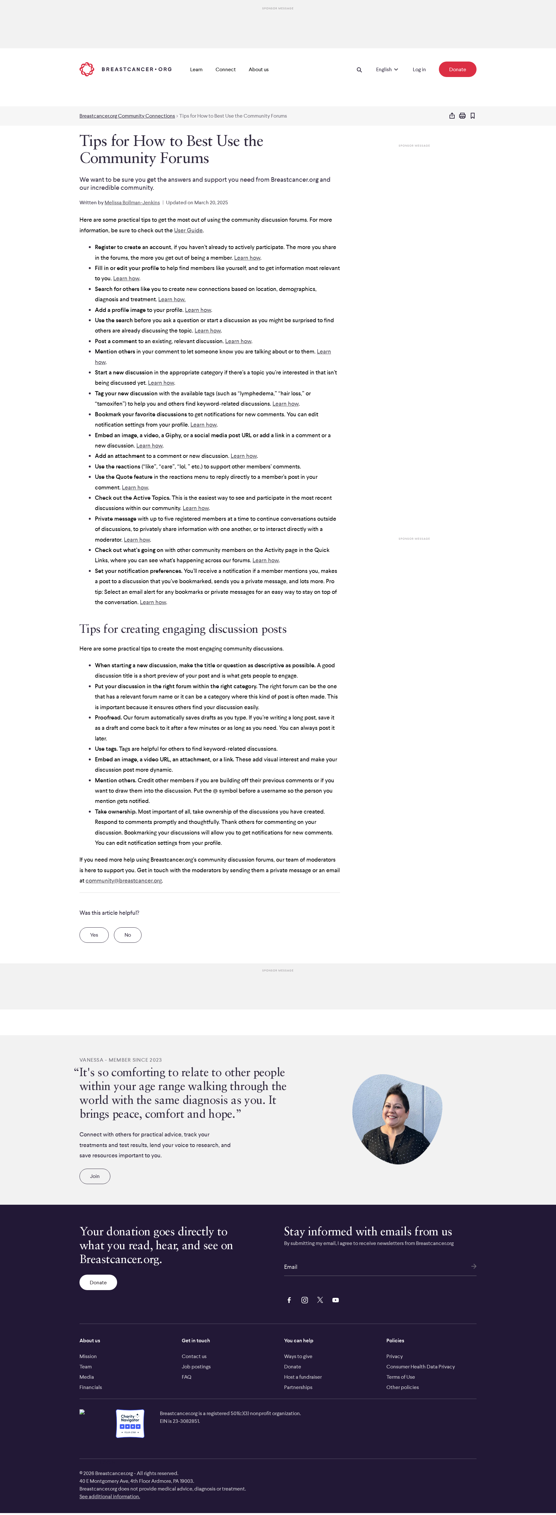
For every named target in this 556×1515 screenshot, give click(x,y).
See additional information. (109, 1496)
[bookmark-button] (473, 116)
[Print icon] (462, 116)
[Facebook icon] (288, 1299)
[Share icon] (452, 116)
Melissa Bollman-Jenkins (132, 202)
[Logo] (125, 69)
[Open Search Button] (359, 69)
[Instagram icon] (303, 1299)
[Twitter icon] (319, 1299)
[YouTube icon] (334, 1299)
